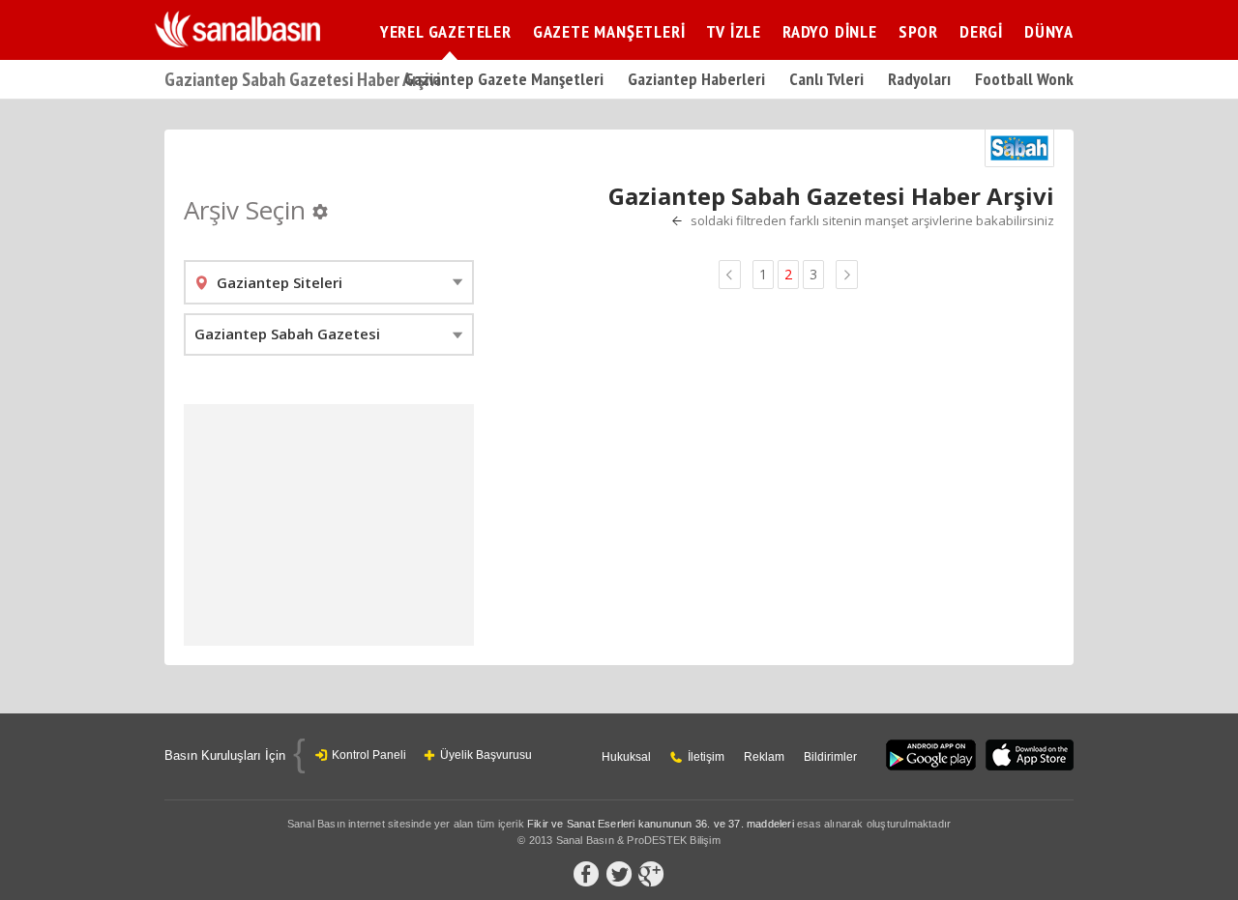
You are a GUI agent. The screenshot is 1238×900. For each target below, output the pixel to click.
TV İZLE (733, 31)
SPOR (918, 31)
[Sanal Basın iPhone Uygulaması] (1030, 756)
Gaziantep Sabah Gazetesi (287, 333)
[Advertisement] (329, 525)
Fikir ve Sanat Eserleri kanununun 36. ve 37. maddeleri (660, 823)
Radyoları (919, 79)
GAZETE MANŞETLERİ (609, 31)
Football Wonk (1024, 79)
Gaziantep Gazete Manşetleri (504, 79)
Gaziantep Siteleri (279, 282)
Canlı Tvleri (826, 79)
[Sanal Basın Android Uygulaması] (931, 756)
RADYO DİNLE (829, 31)
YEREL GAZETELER (446, 31)
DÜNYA (1049, 31)
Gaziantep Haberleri (696, 79)
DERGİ (981, 31)
